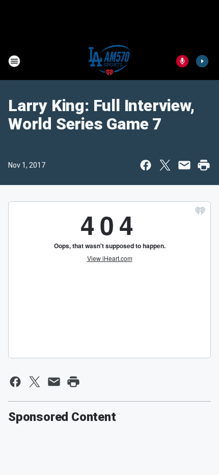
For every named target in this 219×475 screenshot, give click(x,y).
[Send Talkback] (182, 61)
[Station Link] (110, 61)
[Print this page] (204, 165)
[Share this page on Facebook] (146, 165)
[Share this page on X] (165, 165)
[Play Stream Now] (202, 61)
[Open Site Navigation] (14, 61)
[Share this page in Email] (184, 165)
